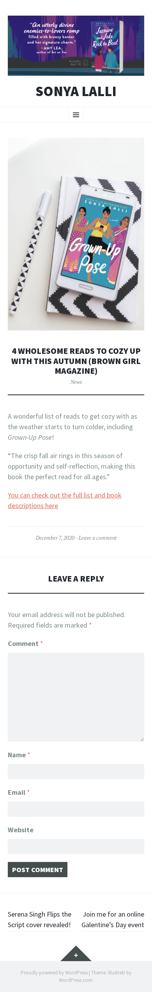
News (76, 381)
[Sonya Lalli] (76, 46)
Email (19, 792)
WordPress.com (75, 980)
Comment (25, 643)
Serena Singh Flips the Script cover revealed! (39, 919)
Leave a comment (98, 537)
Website (21, 829)
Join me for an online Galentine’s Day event (112, 919)
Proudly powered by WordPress (54, 972)
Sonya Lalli (76, 91)
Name (19, 754)
